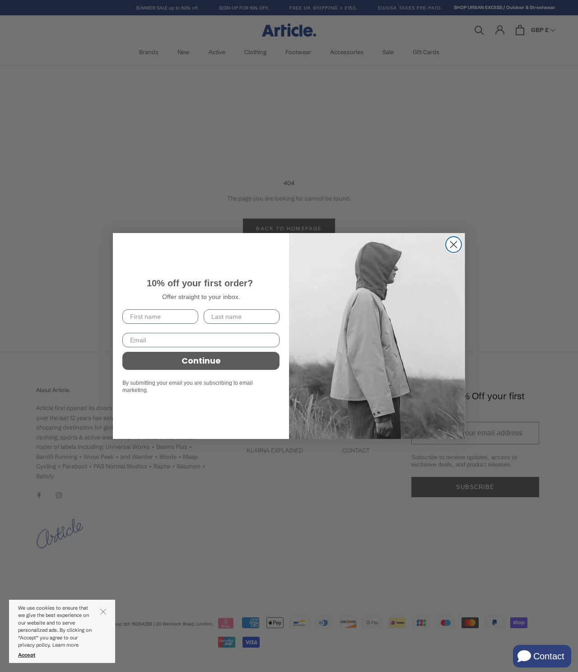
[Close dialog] (453, 244)
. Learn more (65, 645)
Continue (201, 360)
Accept (26, 655)
